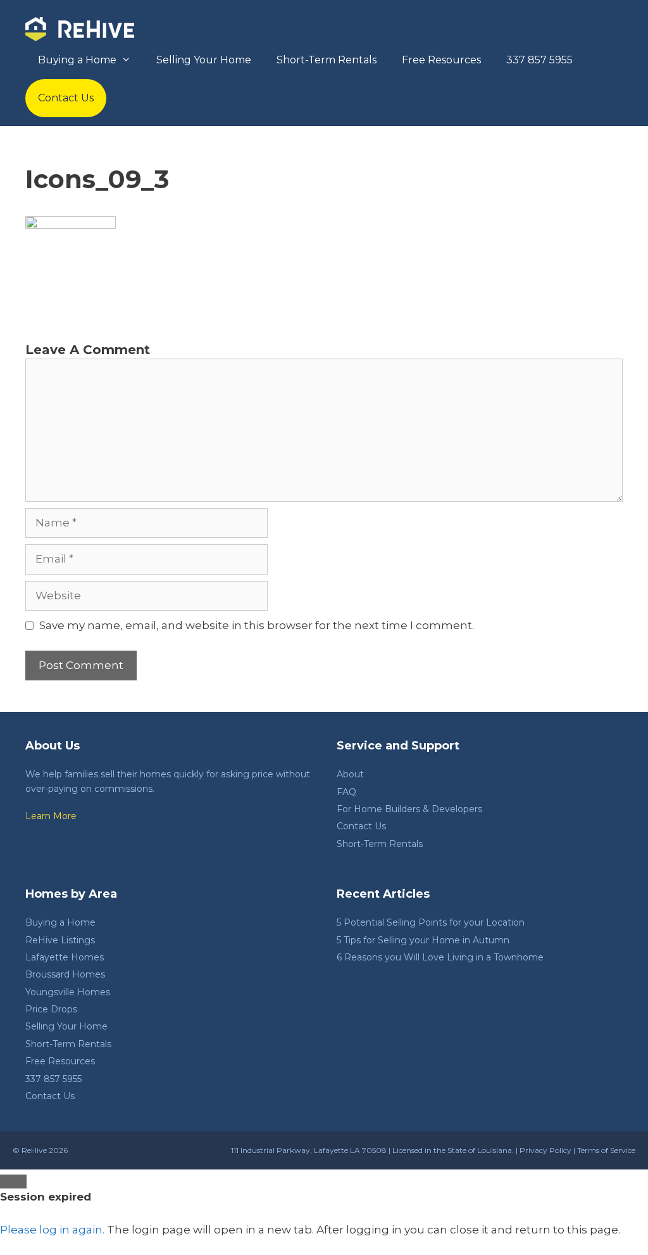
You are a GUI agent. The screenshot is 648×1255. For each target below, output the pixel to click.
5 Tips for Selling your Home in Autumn (423, 940)
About (350, 774)
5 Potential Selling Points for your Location (431, 922)
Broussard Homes (65, 974)
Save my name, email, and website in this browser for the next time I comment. (256, 625)
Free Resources (441, 60)
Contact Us (66, 98)
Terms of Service (606, 1150)
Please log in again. (52, 1229)
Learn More (51, 816)
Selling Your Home (203, 60)
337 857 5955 (539, 60)
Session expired (45, 1196)
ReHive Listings (60, 940)
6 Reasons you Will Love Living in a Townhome (440, 957)
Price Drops (51, 1009)
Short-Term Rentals (327, 60)
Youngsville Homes (67, 992)
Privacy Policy (545, 1150)
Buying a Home (77, 60)
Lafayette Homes (64, 957)
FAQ (346, 792)
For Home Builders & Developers (409, 809)
